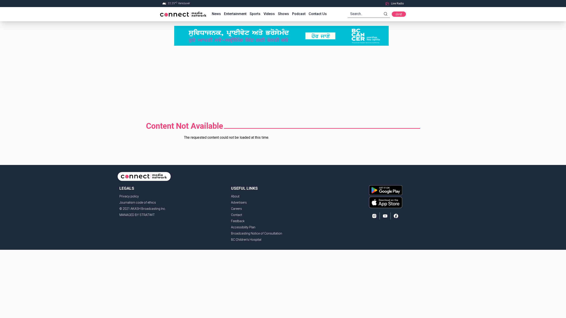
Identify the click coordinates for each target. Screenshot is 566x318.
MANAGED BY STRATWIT (137, 215)
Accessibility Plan (243, 227)
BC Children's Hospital (246, 239)
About (235, 196)
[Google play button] (385, 190)
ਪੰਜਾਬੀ (399, 14)
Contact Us (318, 14)
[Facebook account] (396, 216)
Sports (255, 14)
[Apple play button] (385, 202)
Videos (269, 14)
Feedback (238, 221)
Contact (236, 215)
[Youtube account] (385, 216)
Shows (283, 14)
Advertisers (239, 202)
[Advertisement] (283, 84)
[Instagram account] (374, 216)
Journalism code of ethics (137, 202)
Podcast (299, 14)
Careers (236, 208)
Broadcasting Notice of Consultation (256, 233)
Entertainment (235, 14)
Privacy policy (129, 196)
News (216, 14)
